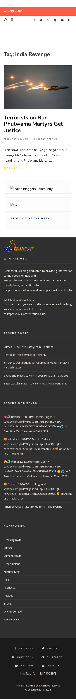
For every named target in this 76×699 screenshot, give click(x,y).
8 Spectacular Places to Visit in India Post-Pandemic (35, 383)
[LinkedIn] (69, 20)
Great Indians (12, 564)
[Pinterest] (55, 20)
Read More (14, 168)
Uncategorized (13, 611)
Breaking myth (13, 540)
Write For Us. (12, 619)
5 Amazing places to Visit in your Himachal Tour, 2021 (37, 375)
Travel (7, 603)
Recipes (8, 595)
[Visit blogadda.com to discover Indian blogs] (38, 204)
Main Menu (14, 11)
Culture (8, 548)
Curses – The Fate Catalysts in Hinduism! (28, 347)
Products (9, 587)
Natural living (12, 571)
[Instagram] (48, 20)
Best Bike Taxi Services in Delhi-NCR (26, 354)
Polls (6, 579)
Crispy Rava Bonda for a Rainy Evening (38, 506)
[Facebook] (34, 20)
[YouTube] (62, 20)
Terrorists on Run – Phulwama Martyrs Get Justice (33, 124)
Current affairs (46, 138)
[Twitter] (41, 20)
